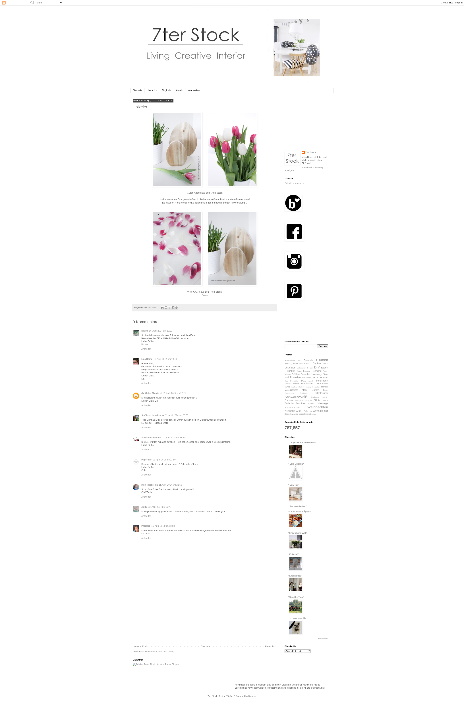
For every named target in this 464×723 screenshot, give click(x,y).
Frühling (296, 374)
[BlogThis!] (166, 307)
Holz (286, 381)
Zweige (313, 414)
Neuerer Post (140, 646)
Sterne (325, 400)
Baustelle (308, 360)
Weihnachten (317, 407)
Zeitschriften (304, 414)
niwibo (144, 331)
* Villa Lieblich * (296, 464)
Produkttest (289, 393)
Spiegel (308, 400)
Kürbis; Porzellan (312, 387)
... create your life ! (297, 618)
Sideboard (314, 397)
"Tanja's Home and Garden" (302, 442)
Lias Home (146, 359)
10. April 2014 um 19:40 (165, 359)
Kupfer (325, 384)
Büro (308, 363)
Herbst (315, 377)
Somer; (325, 397)
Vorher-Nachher (292, 407)
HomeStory (294, 381)
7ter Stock (310, 152)
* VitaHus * (293, 485)
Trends (311, 404)
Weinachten (290, 411)
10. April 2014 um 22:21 (174, 393)
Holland (324, 377)
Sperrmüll (299, 400)
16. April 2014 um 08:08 (163, 526)
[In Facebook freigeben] (173, 307)
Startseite (137, 90)
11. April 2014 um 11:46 (173, 437)
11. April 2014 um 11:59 (164, 459)
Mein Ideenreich (149, 485)
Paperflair (146, 459)
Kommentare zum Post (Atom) (159, 651)
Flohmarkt (316, 371)
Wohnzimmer (320, 410)
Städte (317, 400)
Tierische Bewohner (295, 403)
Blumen (322, 360)
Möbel (305, 390)
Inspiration (322, 380)
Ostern (315, 389)
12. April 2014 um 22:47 (159, 507)
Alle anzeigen (323, 638)
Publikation (304, 393)
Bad (299, 360)
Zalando (288, 414)
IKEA (303, 381)
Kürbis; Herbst (297, 387)
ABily (144, 507)
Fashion (306, 371)
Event (299, 371)
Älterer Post (270, 646)
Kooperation (194, 90)
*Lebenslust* (295, 576)
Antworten (146, 349)
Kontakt (179, 90)
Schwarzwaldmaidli (151, 437)
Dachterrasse (320, 363)
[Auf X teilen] (169, 307)
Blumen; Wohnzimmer (295, 363)
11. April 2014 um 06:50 (176, 415)
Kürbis (287, 387)
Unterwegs (322, 403)
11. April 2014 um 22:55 (170, 485)
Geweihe (305, 374)
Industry (311, 381)
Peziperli (145, 526)
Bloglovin (166, 90)
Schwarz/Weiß (296, 397)
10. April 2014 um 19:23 (160, 331)
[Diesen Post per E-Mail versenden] (162, 307)
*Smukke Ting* (296, 597)
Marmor (324, 387)
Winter (299, 411)
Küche (317, 383)
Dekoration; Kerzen (305, 368)
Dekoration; (290, 367)
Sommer (289, 400)
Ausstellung (290, 360)
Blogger (252, 696)
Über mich (152, 90)
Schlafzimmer (321, 393)
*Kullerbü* (293, 554)
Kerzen (296, 384)
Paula (325, 390)
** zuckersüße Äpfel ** (299, 511)
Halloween (306, 377)
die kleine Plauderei (151, 393)
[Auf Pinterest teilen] (176, 307)
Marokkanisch (291, 390)
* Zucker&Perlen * (297, 506)
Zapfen (295, 414)
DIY (317, 367)
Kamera (288, 384)
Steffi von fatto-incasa (152, 415)
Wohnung (308, 411)
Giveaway (316, 374)
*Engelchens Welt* (297, 533)
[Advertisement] (205, 618)
